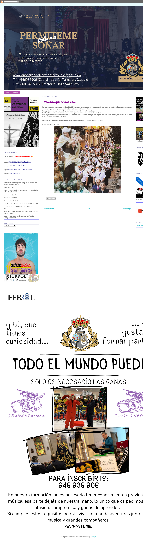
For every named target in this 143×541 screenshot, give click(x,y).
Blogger (94, 537)
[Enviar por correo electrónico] (47, 198)
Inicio (89, 209)
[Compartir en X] (51, 198)
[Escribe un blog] (49, 198)
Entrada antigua (127, 209)
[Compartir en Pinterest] (55, 198)
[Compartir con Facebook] (53, 198)
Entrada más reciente (49, 209)
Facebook (15, 92)
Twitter (7, 92)
